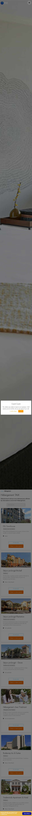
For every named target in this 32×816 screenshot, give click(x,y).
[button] (26, 813)
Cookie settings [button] (13, 411)
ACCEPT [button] (20, 411)
